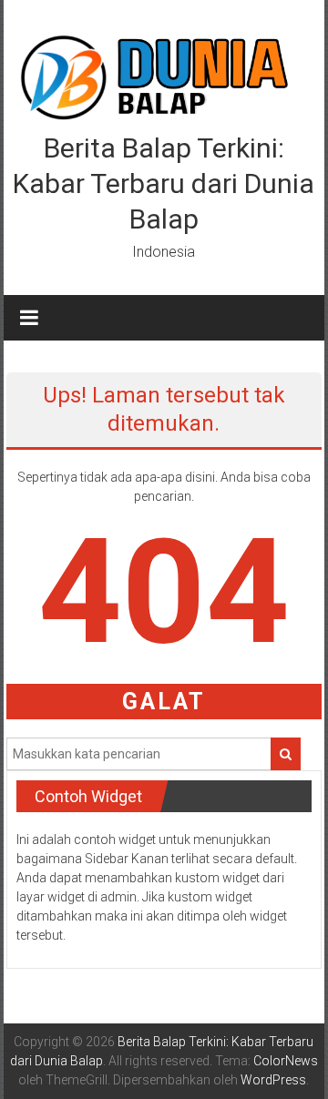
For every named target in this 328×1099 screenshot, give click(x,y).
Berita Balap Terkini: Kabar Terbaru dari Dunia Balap (163, 183)
